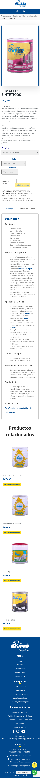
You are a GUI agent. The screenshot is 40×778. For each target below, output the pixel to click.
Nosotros (20, 665)
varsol (25, 318)
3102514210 (26, 756)
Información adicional (27, 209)
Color (14, 159)
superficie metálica (19, 200)
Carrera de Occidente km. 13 (20, 759)
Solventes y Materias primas (20, 702)
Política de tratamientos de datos (20, 716)
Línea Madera (20, 690)
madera (23, 196)
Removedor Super (25, 269)
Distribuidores (20, 668)
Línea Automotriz (20, 686)
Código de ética (20, 727)
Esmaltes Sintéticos (10, 196)
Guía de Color (10, 413)
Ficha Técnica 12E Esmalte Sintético (18, 408)
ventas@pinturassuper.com (20, 766)
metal (21, 198)
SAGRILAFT (20, 724)
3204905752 (16, 752)
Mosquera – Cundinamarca (20, 762)
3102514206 (27, 752)
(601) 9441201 (22, 749)
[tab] (11, 209)
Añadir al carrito (23, 185)
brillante (28, 193)
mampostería (7, 198)
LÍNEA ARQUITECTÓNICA (20, 191)
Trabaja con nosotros (20, 712)
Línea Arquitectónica (20, 694)
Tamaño (12, 167)
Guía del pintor (20, 672)
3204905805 (16, 756)
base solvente (17, 193)
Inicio (20, 661)
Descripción (11, 209)
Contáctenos (20, 676)
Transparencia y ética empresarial (20, 720)
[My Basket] (24, 11)
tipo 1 (30, 200)
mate (16, 198)
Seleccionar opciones (12, 484)
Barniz (27, 313)
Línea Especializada (20, 698)
